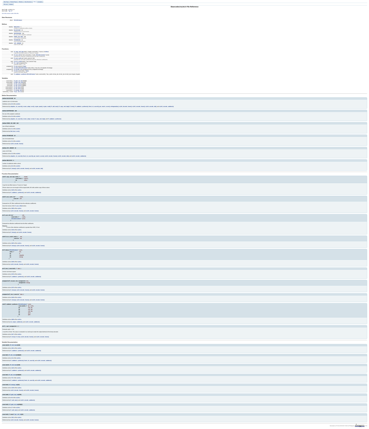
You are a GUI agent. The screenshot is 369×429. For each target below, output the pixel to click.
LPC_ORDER (17, 43)
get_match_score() (104, 106)
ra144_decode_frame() (125, 106)
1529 (12, 190)
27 (12, 407)
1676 (12, 274)
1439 (12, 387)
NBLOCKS (17, 27)
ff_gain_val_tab (18, 81)
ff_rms (16, 66)
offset (46, 51)
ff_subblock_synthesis (20, 74)
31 (12, 128)
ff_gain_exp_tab (18, 82)
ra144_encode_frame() (138, 106)
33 (12, 153)
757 (12, 378)
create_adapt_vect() (28, 106)
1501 (12, 417)
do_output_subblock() (16, 322)
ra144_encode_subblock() (166, 106)
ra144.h (18, 104)
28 (12, 166)
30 (12, 116)
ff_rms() (18, 336)
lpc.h (10, 11)
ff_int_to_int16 (18, 61)
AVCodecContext (40, 55)
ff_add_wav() (54, 106)
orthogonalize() (114, 106)
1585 (12, 208)
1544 (12, 230)
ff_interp (16, 68)
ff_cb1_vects (17, 84)
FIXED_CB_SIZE (18, 36)
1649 (12, 261)
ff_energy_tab (18, 90)
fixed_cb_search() (94, 106)
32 (12, 141)
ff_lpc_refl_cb (18, 91)
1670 (12, 287)
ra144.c (19, 190)
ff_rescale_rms (18, 69)
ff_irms (16, 71)
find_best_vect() (14, 131)
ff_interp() (13, 168)
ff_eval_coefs (17, 58)
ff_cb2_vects (17, 85)
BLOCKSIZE (17, 30)
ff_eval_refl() (18, 206)
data (24, 66)
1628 (12, 297)
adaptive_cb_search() (16, 106)
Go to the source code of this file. (10, 13)
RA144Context (18, 20)
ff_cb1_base (17, 87)
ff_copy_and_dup (18, 51)
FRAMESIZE (17, 40)
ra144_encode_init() (150, 106)
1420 (12, 368)
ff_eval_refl (17, 55)
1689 (12, 319)
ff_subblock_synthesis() (81, 106)
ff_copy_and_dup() (64, 106)
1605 (12, 243)
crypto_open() (38, 106)
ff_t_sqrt (16, 63)
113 (12, 358)
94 (12, 397)
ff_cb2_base (17, 88)
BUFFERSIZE (17, 33)
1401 (12, 348)
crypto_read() (47, 106)
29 (12, 104)
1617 (12, 334)
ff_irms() (72, 106)
